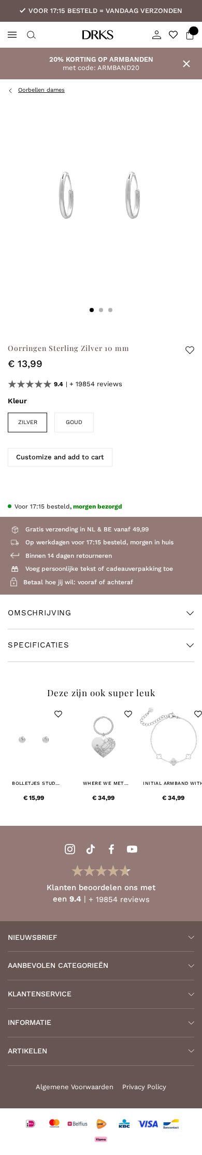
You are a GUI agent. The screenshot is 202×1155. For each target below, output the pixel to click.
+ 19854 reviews (95, 384)
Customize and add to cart (60, 457)
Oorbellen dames (41, 90)
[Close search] (30, 34)
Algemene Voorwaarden (74, 1087)
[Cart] (189, 34)
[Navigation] (12, 34)
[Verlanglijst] (173, 34)
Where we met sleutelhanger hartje (103, 783)
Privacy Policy (144, 1087)
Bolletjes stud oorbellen (33, 783)
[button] (58, 714)
